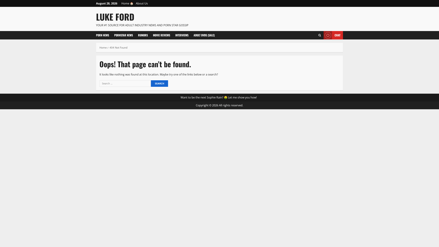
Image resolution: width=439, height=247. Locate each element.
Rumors (143, 35)
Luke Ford (115, 16)
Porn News (102, 35)
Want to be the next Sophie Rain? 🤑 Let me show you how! (219, 97)
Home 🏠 (127, 3)
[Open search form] (319, 35)
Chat (337, 35)
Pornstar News (123, 35)
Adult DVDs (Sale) (204, 35)
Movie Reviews (161, 35)
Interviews (181, 35)
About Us (142, 3)
